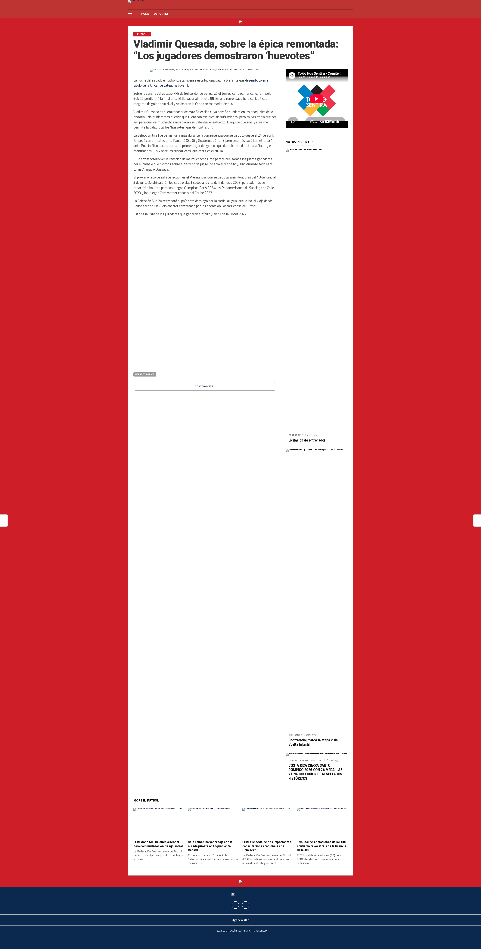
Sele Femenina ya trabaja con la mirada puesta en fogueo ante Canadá (210, 846)
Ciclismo (294, 735)
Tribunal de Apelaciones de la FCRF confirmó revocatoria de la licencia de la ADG (321, 846)
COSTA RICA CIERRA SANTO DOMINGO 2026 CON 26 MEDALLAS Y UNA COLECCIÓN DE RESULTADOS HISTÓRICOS (315, 772)
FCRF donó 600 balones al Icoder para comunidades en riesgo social (158, 844)
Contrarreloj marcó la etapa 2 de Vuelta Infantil (313, 742)
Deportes (161, 13)
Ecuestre (294, 435)
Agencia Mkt (240, 920)
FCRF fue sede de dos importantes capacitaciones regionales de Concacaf (266, 846)
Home (145, 13)
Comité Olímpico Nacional (305, 760)
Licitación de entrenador (306, 440)
